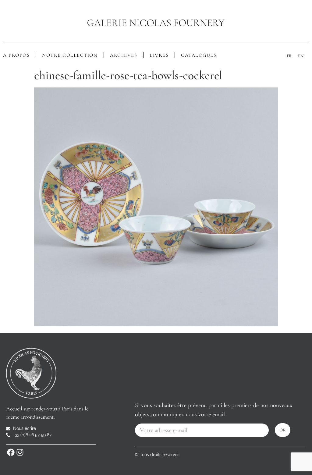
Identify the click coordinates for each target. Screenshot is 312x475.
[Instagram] (19, 452)
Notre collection (70, 55)
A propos (16, 55)
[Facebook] (10, 452)
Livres (159, 55)
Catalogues (198, 55)
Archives (123, 55)
